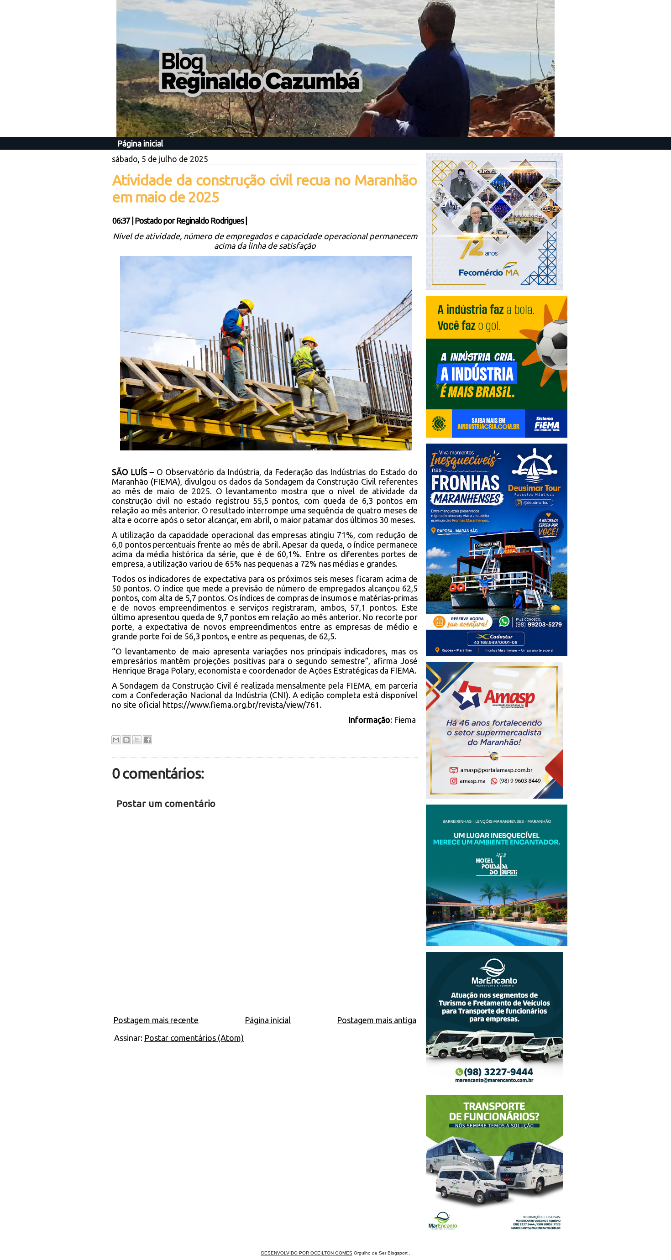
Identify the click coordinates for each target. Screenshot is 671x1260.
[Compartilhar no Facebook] (147, 739)
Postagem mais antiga (376, 1020)
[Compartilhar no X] (137, 739)
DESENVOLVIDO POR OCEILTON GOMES (306, 1252)
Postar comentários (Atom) (194, 1037)
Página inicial (140, 143)
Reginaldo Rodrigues (210, 220)
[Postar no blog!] (126, 739)
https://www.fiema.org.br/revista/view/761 (241, 704)
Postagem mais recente (156, 1020)
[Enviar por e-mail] (116, 739)
